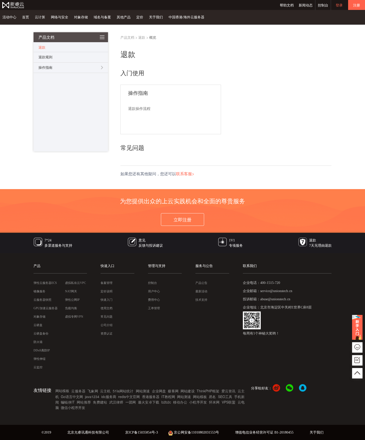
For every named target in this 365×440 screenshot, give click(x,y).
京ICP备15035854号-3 (141, 432)
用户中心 (154, 291)
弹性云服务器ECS (45, 283)
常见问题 (106, 316)
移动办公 (180, 402)
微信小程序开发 (73, 407)
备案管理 (106, 283)
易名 (212, 396)
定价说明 (106, 291)
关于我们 (156, 17)
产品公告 (201, 283)
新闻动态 (306, 4)
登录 (339, 4)
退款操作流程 (139, 109)
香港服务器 (150, 396)
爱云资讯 (228, 390)
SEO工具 (225, 396)
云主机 (105, 390)
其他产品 (124, 17)
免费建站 (100, 402)
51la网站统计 (124, 390)
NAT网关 (71, 291)
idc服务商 (108, 396)
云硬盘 (38, 325)
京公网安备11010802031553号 (196, 432)
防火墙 (38, 342)
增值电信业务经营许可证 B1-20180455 (264, 432)
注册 (356, 4)
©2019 (46, 432)
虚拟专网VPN (74, 316)
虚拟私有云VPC (75, 283)
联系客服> (185, 173)
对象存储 (81, 17)
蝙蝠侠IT (68, 402)
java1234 (92, 396)
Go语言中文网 (72, 396)
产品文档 (127, 37)
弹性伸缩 (39, 359)
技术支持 (201, 300)
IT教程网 (168, 396)
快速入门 (106, 300)
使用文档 (106, 308)
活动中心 (9, 17)
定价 (139, 17)
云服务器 (78, 390)
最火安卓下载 (148, 402)
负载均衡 (71, 308)
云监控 (38, 367)
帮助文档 (287, 4)
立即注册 (182, 219)
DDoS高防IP (42, 350)
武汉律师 (116, 402)
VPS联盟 (229, 402)
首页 (25, 17)
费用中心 (154, 300)
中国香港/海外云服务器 (186, 17)
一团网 (130, 402)
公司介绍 (106, 325)
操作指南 (45, 67)
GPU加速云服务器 (46, 308)
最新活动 (201, 291)
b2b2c (166, 402)
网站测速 (143, 390)
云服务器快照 (42, 300)
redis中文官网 (129, 396)
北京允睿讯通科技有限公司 (88, 432)
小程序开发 (198, 402)
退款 (141, 37)
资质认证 (106, 333)
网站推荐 (84, 402)
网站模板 (62, 390)
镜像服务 (39, 291)
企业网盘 (159, 390)
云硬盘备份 (41, 333)
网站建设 (188, 390)
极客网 (173, 390)
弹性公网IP (72, 300)
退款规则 (45, 57)
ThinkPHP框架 (208, 390)
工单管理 (154, 308)
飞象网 (92, 390)
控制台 (323, 4)
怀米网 (214, 402)
